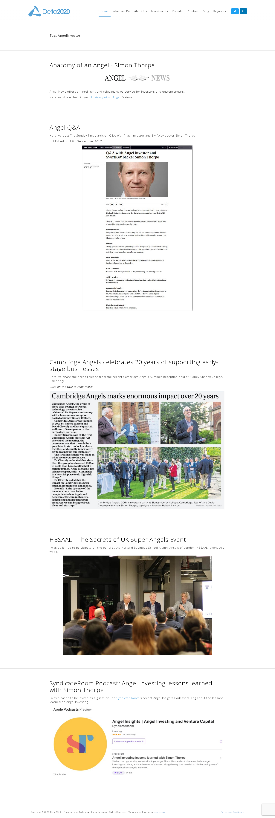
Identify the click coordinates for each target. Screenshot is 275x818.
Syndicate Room (128, 698)
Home (104, 11)
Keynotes (219, 11)
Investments (159, 11)
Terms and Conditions (232, 812)
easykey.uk (159, 812)
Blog (206, 11)
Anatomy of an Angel (105, 97)
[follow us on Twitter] (235, 11)
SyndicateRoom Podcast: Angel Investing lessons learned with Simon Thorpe (131, 686)
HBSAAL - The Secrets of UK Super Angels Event (118, 539)
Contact (193, 11)
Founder (178, 11)
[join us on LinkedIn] (243, 11)
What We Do (121, 11)
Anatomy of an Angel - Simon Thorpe (102, 65)
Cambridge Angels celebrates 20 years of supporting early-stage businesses (134, 365)
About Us (140, 11)
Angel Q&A (65, 127)
